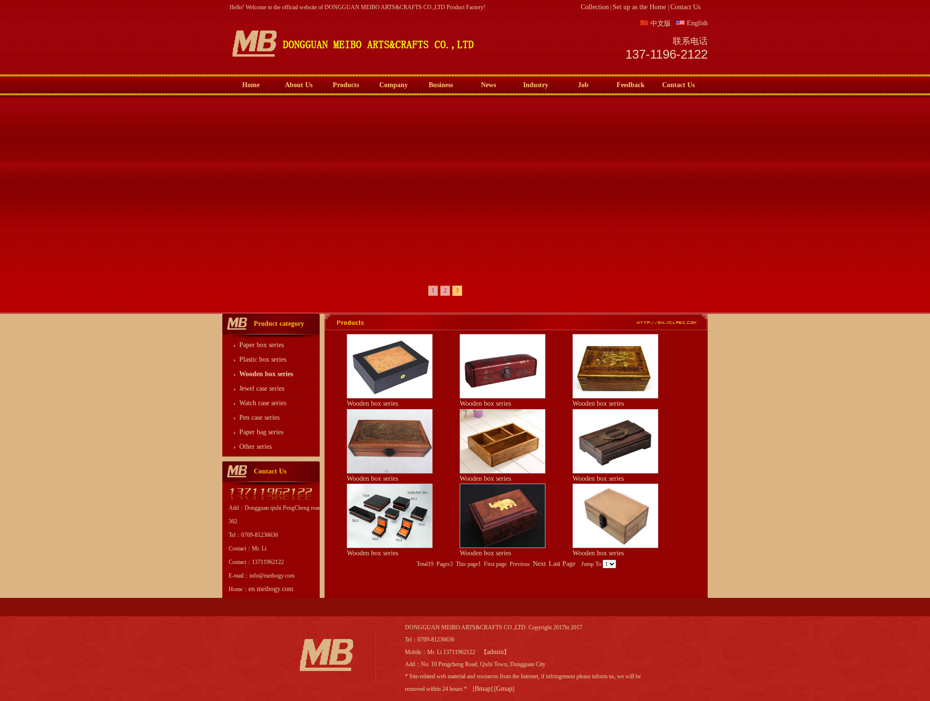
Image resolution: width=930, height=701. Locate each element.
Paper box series (261, 345)
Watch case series (262, 403)
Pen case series (259, 417)
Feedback (631, 85)
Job (583, 85)
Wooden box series (372, 403)
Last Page (562, 563)
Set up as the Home (640, 7)
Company (393, 85)
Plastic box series (262, 359)
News (488, 85)
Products (346, 85)
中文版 (661, 23)
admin (495, 651)
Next (539, 563)
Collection (595, 7)
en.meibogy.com (271, 589)
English (697, 23)
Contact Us (685, 7)
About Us (298, 85)
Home (251, 85)
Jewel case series (261, 388)
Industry (535, 85)
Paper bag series (261, 432)
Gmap (504, 688)
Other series (255, 446)
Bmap (483, 688)
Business (441, 85)
